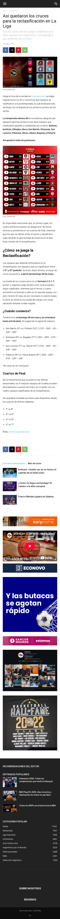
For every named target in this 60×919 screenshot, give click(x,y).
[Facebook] (5, 50)
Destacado (13, 10)
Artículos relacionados (14, 463)
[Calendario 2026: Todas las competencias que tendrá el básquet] (10, 782)
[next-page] (9, 510)
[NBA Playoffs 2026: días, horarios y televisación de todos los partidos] (10, 796)
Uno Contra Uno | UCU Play (30, 910)
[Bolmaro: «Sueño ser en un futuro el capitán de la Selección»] (10, 473)
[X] (12, 50)
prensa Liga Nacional (19, 431)
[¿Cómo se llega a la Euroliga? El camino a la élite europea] (10, 486)
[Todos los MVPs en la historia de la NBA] (10, 808)
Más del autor (35, 463)
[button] (4, 4)
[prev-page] (4, 510)
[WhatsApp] (25, 50)
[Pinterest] (18, 50)
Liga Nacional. (38, 96)
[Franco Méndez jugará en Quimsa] (10, 500)
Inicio (5, 10)
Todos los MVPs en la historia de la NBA (37, 805)
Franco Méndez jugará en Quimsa (36, 496)
